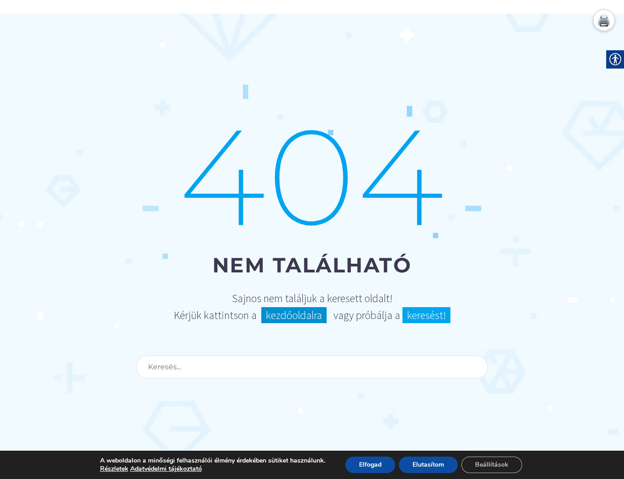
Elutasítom (428, 464)
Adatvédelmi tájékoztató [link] (166, 468)
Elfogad (370, 464)
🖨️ (604, 20)
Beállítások (491, 464)
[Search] (476, 367)
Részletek (114, 469)
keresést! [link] (426, 315)
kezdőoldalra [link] (294, 315)
